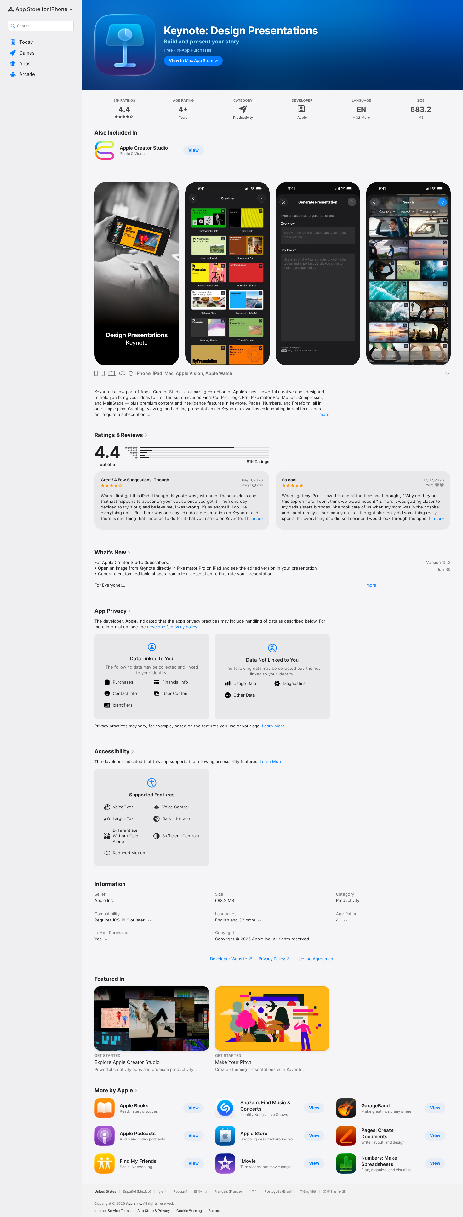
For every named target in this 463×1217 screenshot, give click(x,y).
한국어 (253, 1191)
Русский (180, 1191)
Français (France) (228, 1191)
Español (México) (137, 1191)
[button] (40, 42)
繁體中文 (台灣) (335, 1191)
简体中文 (201, 1191)
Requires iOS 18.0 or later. (120, 919)
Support (215, 1211)
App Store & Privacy (153, 1211)
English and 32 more (235, 919)
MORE (258, 518)
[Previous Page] (88, 273)
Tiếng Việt (308, 1191)
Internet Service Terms (112, 1211)
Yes (98, 938)
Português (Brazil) (279, 1191)
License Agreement (315, 958)
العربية (162, 1191)
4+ (338, 919)
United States (105, 1191)
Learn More (273, 725)
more (324, 414)
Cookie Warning (189, 1211)
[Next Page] (456, 273)
